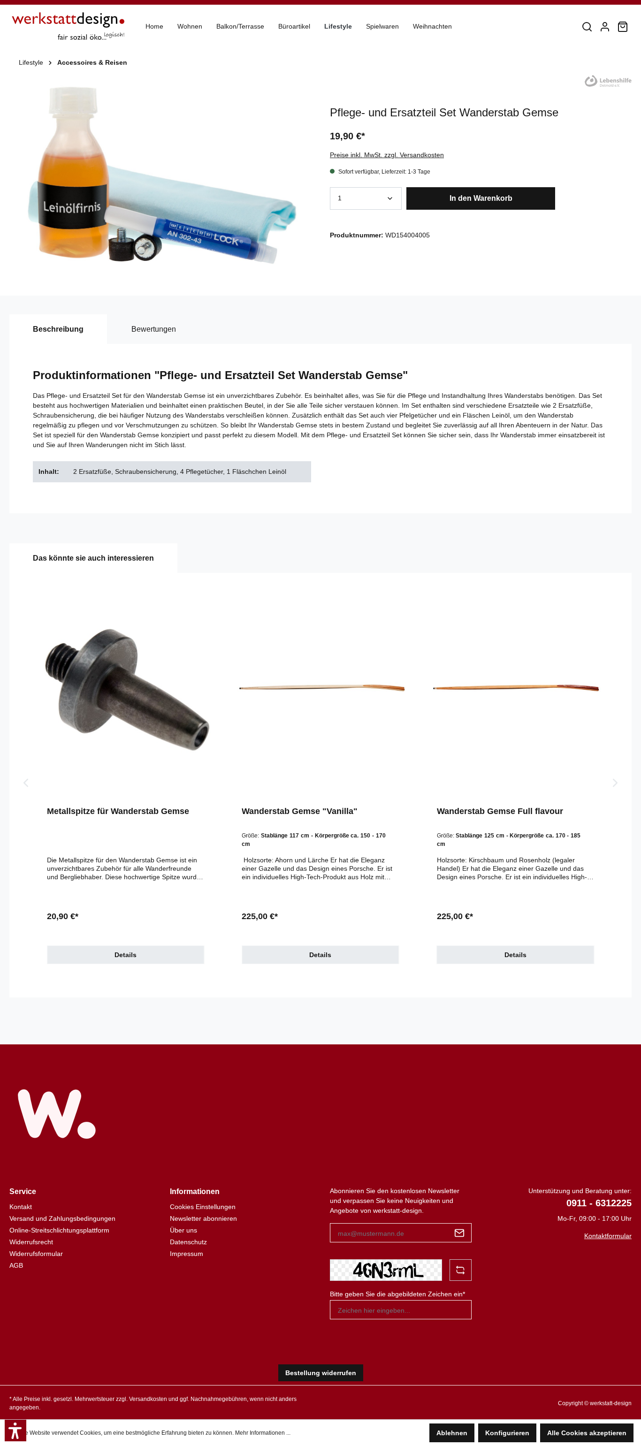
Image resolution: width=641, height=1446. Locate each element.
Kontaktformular (608, 1236)
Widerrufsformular (36, 1253)
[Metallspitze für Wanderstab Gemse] (125, 691)
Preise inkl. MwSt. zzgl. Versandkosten (387, 155)
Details (125, 955)
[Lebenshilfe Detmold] (608, 80)
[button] (15, 1430)
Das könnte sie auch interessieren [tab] (93, 558)
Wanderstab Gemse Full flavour (500, 811)
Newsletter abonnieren (203, 1218)
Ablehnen (451, 1433)
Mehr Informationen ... (262, 1433)
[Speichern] (460, 1232)
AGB (16, 1265)
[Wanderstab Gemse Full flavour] (515, 691)
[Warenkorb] (623, 27)
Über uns (183, 1230)
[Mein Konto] (605, 27)
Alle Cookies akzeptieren (586, 1433)
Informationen (195, 1191)
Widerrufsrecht (31, 1242)
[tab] (58, 329)
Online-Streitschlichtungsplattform (59, 1230)
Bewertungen (153, 329)
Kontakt (20, 1206)
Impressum (186, 1253)
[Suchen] (587, 27)
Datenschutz (188, 1242)
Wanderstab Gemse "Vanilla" (300, 811)
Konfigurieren (507, 1433)
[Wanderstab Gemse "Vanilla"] (320, 691)
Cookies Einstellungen (203, 1206)
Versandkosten (148, 1399)
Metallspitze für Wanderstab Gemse (118, 811)
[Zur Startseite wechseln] (68, 26)
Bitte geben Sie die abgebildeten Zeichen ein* (397, 1294)
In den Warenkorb (481, 198)
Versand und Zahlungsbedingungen (62, 1218)
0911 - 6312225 (599, 1203)
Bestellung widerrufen (320, 1373)
